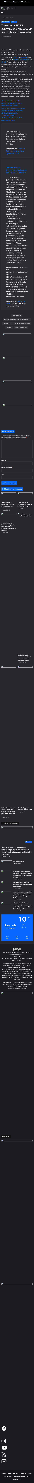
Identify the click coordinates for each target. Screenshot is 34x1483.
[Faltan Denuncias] (6, 863)
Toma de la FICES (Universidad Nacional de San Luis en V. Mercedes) (16, 170)
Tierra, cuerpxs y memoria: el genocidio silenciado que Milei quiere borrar (22, 884)
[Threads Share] (26, 45)
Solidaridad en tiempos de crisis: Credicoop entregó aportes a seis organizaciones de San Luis (8, 811)
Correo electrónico (7, 467)
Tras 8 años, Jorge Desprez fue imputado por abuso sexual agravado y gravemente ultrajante (8, 526)
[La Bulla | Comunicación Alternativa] (9, 8)
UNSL (10, 327)
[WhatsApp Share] (8, 45)
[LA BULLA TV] (8, 3)
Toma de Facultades (23, 323)
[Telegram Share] (12, 45)
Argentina (17, 315)
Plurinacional (9, 17)
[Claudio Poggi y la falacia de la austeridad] (25, 736)
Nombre (4, 460)
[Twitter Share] (21, 45)
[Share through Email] (3, 49)
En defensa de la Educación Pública (17, 319)
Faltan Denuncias (18, 861)
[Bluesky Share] (3, 45)
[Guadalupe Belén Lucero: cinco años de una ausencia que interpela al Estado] (25, 583)
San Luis (14, 21)
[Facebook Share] (17, 45)
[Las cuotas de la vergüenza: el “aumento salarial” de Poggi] (25, 496)
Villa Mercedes (21, 327)
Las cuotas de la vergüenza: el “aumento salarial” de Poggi (25, 504)
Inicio (3, 17)
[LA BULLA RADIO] (25, 3)
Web (2, 474)
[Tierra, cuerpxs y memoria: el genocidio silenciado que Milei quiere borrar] (8, 496)
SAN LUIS (8, 323)
